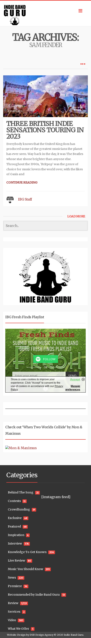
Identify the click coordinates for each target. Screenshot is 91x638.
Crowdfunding (19, 509)
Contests (14, 501)
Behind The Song (20, 492)
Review (13, 603)
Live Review (16, 560)
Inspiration (16, 535)
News (77, 109)
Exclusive (15, 518)
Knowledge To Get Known (27, 552)
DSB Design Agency (41, 634)
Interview (15, 543)
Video (12, 620)
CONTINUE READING (21, 182)
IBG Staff (25, 199)
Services (14, 612)
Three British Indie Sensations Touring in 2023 (45, 129)
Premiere (15, 586)
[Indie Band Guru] (45, 13)
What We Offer (18, 629)
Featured (14, 526)
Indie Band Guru (73, 634)
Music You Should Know (25, 569)
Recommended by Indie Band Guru (34, 594)
